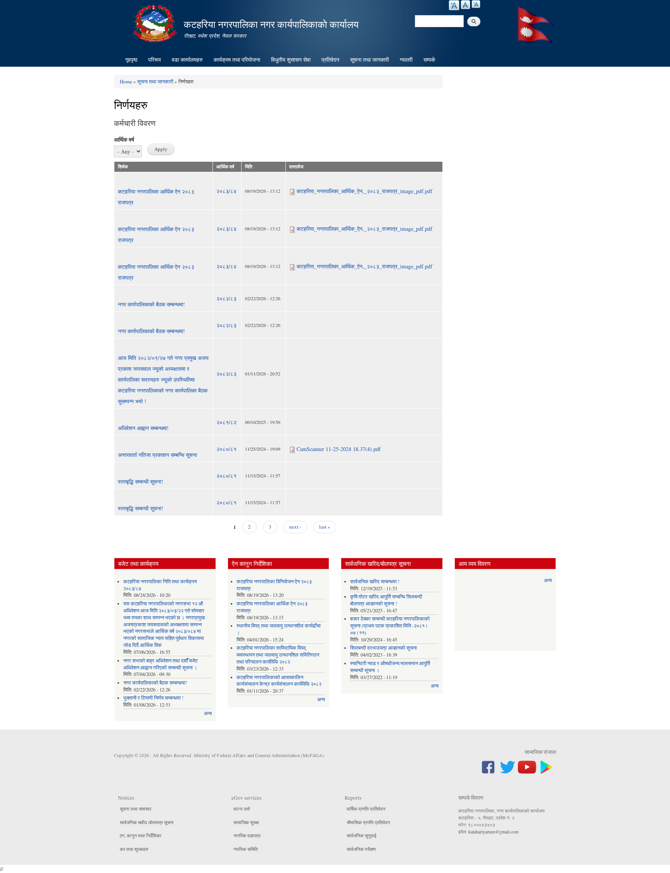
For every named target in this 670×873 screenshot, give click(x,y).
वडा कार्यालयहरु (187, 59)
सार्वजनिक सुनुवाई (361, 835)
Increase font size (454, 5)
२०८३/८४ (226, 191)
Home (126, 81)
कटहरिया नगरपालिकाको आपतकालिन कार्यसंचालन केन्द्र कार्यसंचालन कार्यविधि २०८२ (279, 681)
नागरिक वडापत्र (247, 835)
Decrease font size (475, 4)
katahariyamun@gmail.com (493, 831)
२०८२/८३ (226, 298)
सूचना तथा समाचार (135, 809)
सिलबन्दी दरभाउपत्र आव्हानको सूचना (383, 648)
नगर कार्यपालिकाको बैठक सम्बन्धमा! (151, 304)
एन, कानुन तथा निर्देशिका (140, 835)
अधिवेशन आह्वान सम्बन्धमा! (143, 428)
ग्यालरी (406, 59)
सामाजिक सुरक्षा (246, 822)
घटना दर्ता (241, 809)
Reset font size (465, 4)
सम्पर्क (429, 59)
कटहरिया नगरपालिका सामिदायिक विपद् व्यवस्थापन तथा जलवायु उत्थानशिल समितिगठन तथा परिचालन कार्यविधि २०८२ (278, 655)
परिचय (154, 59)
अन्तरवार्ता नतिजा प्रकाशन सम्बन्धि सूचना (157, 454)
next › (295, 526)
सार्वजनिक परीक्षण (361, 849)
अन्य (208, 713)
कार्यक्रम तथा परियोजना (237, 59)
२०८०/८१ (226, 449)
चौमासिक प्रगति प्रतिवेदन (368, 822)
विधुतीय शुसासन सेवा (291, 59)
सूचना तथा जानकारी (369, 59)
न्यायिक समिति (245, 849)
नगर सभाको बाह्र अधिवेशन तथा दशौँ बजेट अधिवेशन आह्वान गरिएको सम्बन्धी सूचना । (160, 664)
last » (324, 526)
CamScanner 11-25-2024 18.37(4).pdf (339, 449)
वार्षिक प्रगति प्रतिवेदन (366, 809)
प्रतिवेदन (330, 59)
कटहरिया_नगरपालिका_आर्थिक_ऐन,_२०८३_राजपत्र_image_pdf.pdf (364, 191)
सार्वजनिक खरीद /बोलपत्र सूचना (147, 822)
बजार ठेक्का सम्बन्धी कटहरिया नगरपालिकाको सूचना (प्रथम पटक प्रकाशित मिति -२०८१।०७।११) (390, 625)
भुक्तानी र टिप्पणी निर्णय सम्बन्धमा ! (153, 698)
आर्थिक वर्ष (124, 139)
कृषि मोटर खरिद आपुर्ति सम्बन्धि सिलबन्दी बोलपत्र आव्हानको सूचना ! (386, 600)
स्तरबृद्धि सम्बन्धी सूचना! (140, 481)
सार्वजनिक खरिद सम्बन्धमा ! (374, 581)
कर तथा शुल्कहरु (134, 849)
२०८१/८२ (226, 422)
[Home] (156, 22)
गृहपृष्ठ (131, 59)
